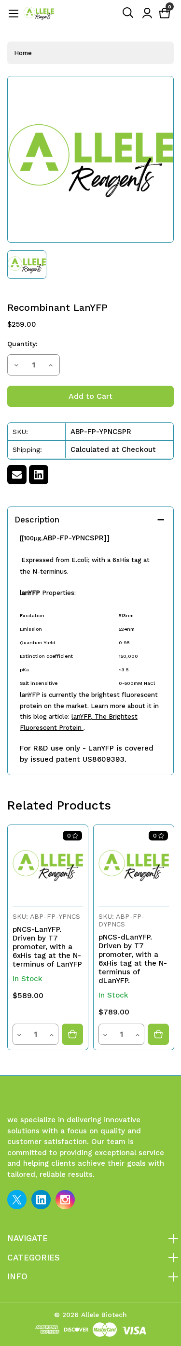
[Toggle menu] (13, 13)
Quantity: (22, 343)
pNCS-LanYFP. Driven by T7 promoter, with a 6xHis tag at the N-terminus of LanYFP (47, 947)
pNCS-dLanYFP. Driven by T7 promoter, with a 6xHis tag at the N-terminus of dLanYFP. (132, 959)
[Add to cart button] (72, 1034)
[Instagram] (65, 1199)
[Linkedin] (38, 474)
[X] (17, 1199)
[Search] (128, 13)
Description (36, 519)
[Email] (17, 474)
